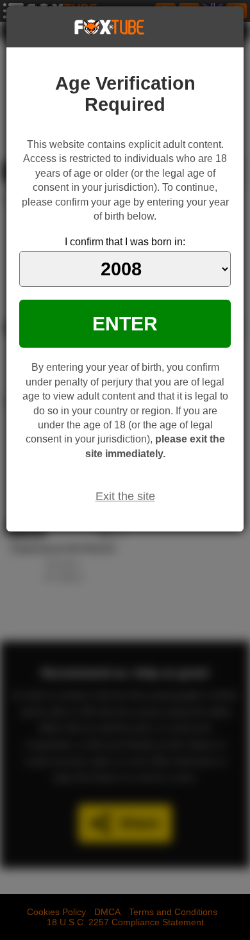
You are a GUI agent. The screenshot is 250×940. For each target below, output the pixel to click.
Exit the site (125, 496)
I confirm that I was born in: (125, 241)
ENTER (125, 323)
